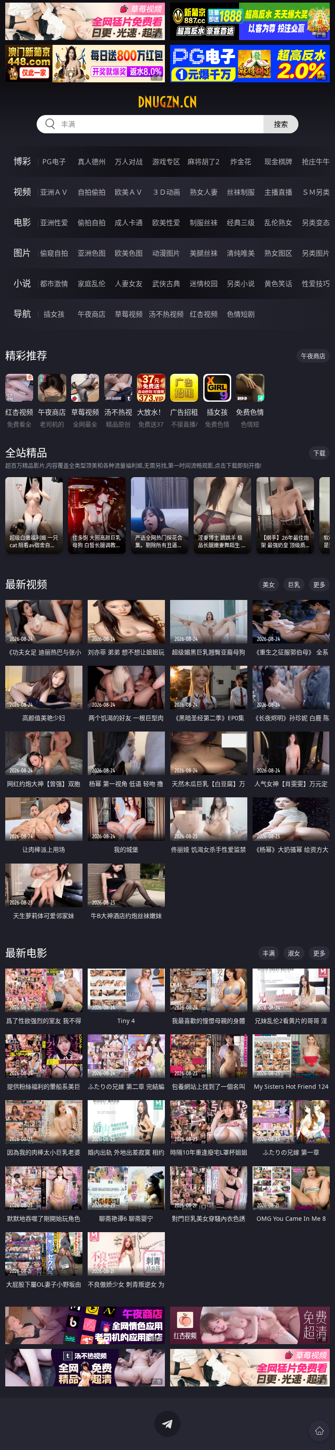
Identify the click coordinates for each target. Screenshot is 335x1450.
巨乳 (294, 584)
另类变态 (316, 222)
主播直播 (278, 192)
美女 (269, 584)
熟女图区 (278, 253)
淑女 (294, 953)
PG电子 (54, 161)
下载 (319, 453)
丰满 (269, 953)
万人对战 (129, 161)
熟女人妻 (204, 192)
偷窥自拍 (54, 253)
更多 (319, 584)
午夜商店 (92, 314)
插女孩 (54, 314)
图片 (22, 253)
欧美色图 (129, 253)
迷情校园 (204, 283)
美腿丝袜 (204, 253)
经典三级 (241, 222)
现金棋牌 (278, 161)
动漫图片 (166, 253)
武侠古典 (166, 283)
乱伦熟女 (278, 222)
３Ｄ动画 (166, 192)
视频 (22, 192)
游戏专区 (166, 161)
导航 (22, 314)
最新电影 (26, 952)
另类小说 (241, 283)
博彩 (22, 161)
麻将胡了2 (203, 161)
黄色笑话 (278, 283)
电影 (22, 222)
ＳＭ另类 (316, 192)
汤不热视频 (166, 314)
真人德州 (92, 161)
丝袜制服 (241, 192)
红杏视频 (204, 314)
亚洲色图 (92, 253)
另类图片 (316, 253)
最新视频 (26, 584)
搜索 (281, 124)
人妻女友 (129, 283)
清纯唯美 (241, 253)
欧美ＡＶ (129, 192)
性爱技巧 (316, 283)
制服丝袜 (204, 222)
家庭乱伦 (92, 283)
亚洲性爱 (54, 222)
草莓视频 (129, 314)
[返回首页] (319, 1430)
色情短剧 (241, 314)
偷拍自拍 (92, 222)
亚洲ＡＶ (54, 192)
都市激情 (54, 283)
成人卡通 (129, 222)
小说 (22, 283)
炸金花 (240, 161)
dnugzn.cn (167, 102)
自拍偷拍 (92, 192)
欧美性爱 (166, 222)
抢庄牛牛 (316, 161)
